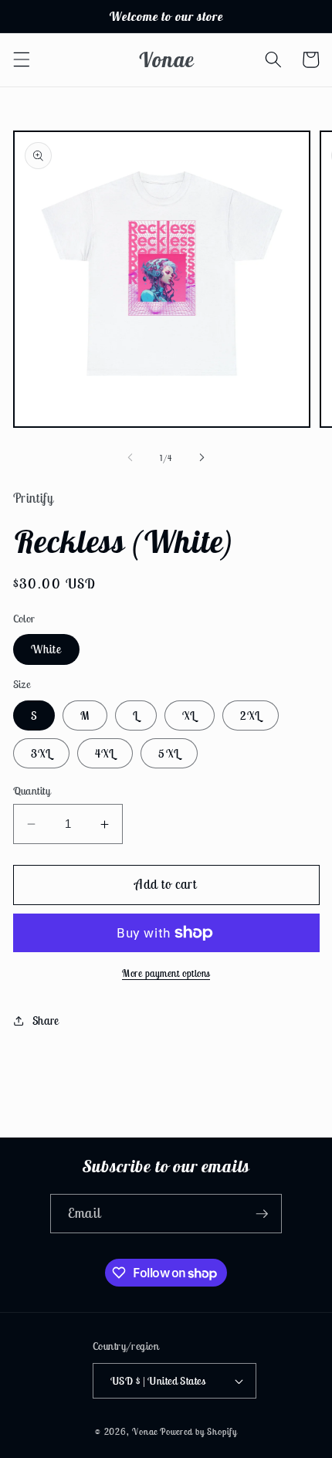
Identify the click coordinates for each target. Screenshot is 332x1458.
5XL (168, 753)
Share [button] (45, 1020)
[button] (20, 59)
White (47, 649)
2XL (250, 715)
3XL (41, 753)
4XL (105, 753)
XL (189, 715)
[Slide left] (130, 458)
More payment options (166, 973)
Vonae (145, 1431)
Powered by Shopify (198, 1431)
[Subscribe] (261, 1214)
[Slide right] (202, 458)
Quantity (32, 791)
